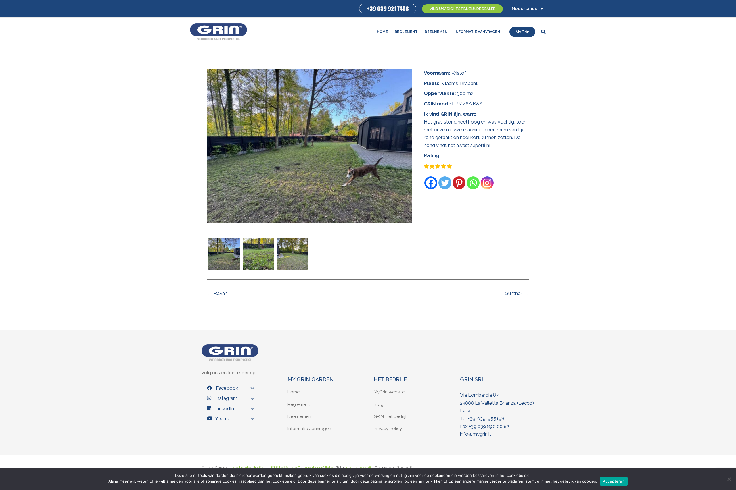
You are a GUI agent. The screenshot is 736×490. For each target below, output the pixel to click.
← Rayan (217, 293)
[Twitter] (444, 182)
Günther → (516, 293)
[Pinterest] (459, 182)
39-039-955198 (487, 418)
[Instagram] (487, 182)
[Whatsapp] (473, 182)
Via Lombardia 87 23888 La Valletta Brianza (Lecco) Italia (497, 402)
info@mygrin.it (475, 434)
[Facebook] (430, 182)
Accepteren (614, 481)
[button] (387, 8)
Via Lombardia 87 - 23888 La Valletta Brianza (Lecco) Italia (283, 468)
